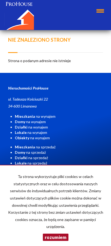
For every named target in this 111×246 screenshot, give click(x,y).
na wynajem (35, 116)
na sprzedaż (35, 147)
